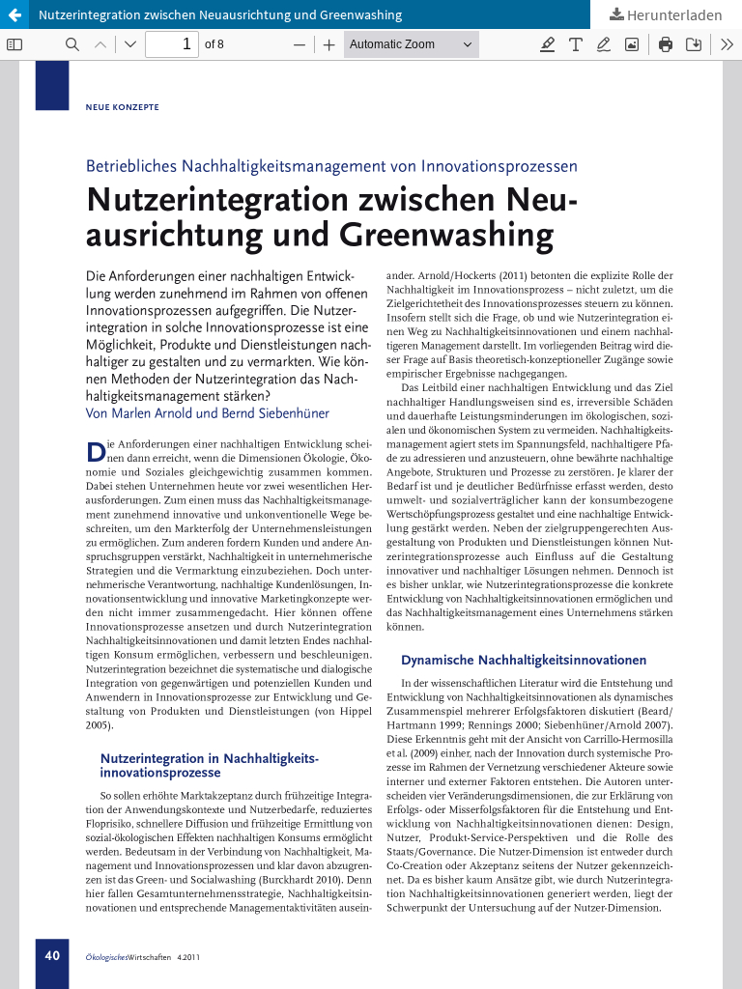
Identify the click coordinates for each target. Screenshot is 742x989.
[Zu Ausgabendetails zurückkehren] (14, 14)
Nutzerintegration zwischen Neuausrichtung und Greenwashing (220, 14)
